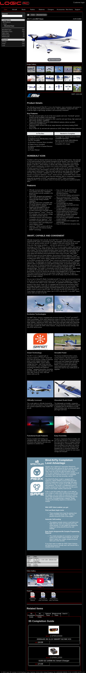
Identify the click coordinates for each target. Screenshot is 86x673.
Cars (5, 9)
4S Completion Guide (39, 614)
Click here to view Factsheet (43, 599)
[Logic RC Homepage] (14, 4)
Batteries (42, 9)
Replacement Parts (56, 614)
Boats (23, 9)
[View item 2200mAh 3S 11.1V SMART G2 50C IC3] (54, 633)
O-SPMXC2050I (56, 657)
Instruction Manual (32, 599)
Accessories (61, 9)
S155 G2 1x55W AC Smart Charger (54, 661)
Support (77, 9)
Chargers (51, 9)
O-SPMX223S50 (56, 636)
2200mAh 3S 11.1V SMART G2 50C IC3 (54, 639)
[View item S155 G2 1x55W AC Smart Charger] (54, 654)
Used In (64, 613)
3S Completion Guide (31, 615)
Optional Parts (48, 614)
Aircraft (14, 9)
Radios (32, 9)
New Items (69, 9)
